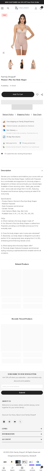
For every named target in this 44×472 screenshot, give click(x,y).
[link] (11, 301)
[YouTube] (15, 422)
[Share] (41, 94)
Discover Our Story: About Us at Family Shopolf (19, 415)
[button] (22, 107)
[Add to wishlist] (37, 94)
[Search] (8, 8)
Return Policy (8, 115)
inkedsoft (32, 456)
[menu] (2, 8)
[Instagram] (4, 422)
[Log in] (36, 8)
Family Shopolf (8, 77)
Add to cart (17, 94)
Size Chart (37, 115)
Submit (22, 393)
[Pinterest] (9, 422)
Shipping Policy (23, 115)
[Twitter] (20, 422)
